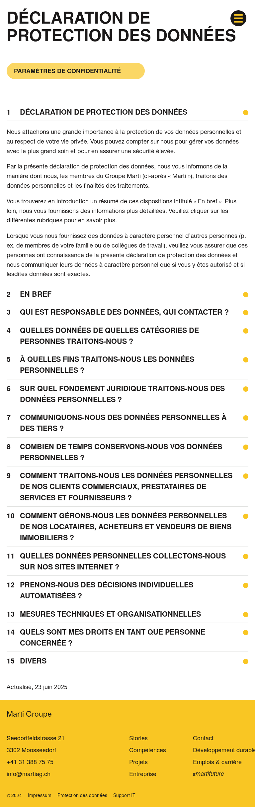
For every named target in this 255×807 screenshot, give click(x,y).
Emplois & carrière (217, 761)
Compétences (147, 749)
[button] (238, 18)
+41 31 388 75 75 (30, 761)
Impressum (39, 795)
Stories (138, 737)
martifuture (210, 773)
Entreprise (142, 773)
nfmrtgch (29, 773)
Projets (138, 761)
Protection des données (82, 795)
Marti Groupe (29, 713)
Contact (203, 737)
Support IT (124, 795)
